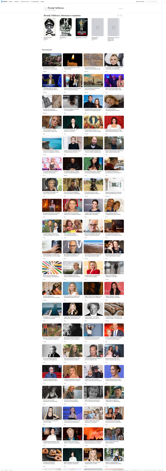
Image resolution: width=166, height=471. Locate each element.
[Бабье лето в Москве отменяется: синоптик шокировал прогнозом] (114, 271)
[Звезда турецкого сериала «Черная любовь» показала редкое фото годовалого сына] (114, 291)
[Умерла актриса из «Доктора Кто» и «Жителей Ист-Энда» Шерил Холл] (93, 395)
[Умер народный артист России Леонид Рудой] (72, 63)
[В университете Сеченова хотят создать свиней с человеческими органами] (114, 312)
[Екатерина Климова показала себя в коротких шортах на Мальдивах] (93, 333)
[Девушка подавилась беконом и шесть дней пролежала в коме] (114, 188)
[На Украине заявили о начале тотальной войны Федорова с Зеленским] (72, 167)
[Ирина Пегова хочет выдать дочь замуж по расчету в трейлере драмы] (93, 291)
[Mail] (2, 1)
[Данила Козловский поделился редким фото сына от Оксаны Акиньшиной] (72, 333)
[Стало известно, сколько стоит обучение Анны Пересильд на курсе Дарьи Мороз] (72, 416)
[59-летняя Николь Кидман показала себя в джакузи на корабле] (72, 395)
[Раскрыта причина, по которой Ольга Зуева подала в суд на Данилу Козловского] (114, 250)
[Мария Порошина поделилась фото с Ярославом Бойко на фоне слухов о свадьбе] (114, 84)
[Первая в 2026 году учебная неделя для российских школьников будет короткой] (93, 416)
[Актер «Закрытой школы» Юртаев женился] (114, 437)
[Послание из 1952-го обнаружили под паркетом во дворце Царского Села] (93, 63)
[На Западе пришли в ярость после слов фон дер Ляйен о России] (52, 84)
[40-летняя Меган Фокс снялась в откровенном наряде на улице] (93, 167)
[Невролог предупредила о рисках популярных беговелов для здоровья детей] (114, 458)
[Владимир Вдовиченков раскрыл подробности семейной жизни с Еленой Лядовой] (93, 104)
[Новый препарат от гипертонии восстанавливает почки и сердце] (52, 250)
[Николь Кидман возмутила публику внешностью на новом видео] (72, 271)
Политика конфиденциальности (136, 470)
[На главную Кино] (5, 1)
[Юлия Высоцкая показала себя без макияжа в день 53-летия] (72, 291)
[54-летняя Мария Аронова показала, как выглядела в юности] (52, 354)
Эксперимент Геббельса (95, 38)
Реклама (11, 470)
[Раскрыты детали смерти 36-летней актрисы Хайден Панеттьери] (93, 271)
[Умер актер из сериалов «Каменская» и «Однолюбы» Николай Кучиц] (114, 395)
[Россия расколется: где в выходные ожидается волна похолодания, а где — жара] (93, 188)
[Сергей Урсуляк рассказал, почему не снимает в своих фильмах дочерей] (52, 375)
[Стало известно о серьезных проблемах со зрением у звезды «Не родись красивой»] (72, 208)
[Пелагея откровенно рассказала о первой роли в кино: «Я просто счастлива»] (72, 375)
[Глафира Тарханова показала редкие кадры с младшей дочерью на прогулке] (93, 208)
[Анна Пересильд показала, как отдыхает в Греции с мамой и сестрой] (72, 354)
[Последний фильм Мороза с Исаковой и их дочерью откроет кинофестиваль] (114, 229)
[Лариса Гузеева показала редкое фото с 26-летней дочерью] (72, 84)
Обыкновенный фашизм (47, 38)
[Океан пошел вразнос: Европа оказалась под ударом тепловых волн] (52, 146)
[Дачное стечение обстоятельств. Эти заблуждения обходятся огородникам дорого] (52, 333)
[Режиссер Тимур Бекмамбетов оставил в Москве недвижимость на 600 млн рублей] (93, 146)
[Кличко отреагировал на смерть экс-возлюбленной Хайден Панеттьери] (114, 333)
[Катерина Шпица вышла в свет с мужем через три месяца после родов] (52, 437)
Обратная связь (161, 470)
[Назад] (118, 15)
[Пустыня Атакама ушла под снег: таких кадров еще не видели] (93, 250)
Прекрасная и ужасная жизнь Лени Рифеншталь (113, 39)
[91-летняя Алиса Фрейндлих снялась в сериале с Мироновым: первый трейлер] (72, 188)
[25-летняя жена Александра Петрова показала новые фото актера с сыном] (114, 416)
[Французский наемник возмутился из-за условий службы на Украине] (52, 63)
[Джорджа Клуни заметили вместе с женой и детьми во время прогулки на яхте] (114, 354)
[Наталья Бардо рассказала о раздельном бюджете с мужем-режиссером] (52, 229)
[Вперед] (121, 15)
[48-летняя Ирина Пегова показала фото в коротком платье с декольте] (52, 125)
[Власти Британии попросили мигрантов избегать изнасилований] (93, 84)
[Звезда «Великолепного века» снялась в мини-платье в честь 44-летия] (114, 375)
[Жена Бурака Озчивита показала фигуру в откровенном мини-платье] (52, 208)
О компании (6, 470)
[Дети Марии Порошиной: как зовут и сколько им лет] (52, 188)
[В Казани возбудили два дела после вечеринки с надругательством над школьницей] (72, 104)
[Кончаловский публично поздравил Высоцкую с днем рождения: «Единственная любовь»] (114, 208)
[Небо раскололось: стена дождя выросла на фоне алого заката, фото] (93, 437)
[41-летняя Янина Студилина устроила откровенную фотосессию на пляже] (52, 167)
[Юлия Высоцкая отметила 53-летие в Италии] (52, 416)
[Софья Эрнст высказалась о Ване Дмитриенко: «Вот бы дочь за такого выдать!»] (72, 312)
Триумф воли (63, 37)
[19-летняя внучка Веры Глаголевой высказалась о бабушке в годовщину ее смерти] (72, 229)
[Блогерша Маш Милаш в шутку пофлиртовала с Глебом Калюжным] (93, 458)
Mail (2, 470)
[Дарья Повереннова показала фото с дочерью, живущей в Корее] (72, 458)
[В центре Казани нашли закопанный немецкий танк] (52, 104)
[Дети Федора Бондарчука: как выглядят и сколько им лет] (72, 250)
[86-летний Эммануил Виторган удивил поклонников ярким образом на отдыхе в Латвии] (93, 229)
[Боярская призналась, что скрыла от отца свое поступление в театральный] (72, 125)
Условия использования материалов (150, 470)
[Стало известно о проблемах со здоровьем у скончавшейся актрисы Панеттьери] (114, 63)
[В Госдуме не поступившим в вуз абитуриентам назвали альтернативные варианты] (52, 312)
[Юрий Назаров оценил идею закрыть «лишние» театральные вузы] (72, 437)
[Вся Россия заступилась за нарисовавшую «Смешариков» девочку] (52, 271)
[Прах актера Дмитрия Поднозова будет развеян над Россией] (114, 146)
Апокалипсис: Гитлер (81, 37)
